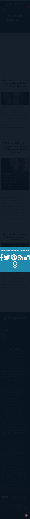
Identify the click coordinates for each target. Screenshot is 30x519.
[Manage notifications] (26, 515)
